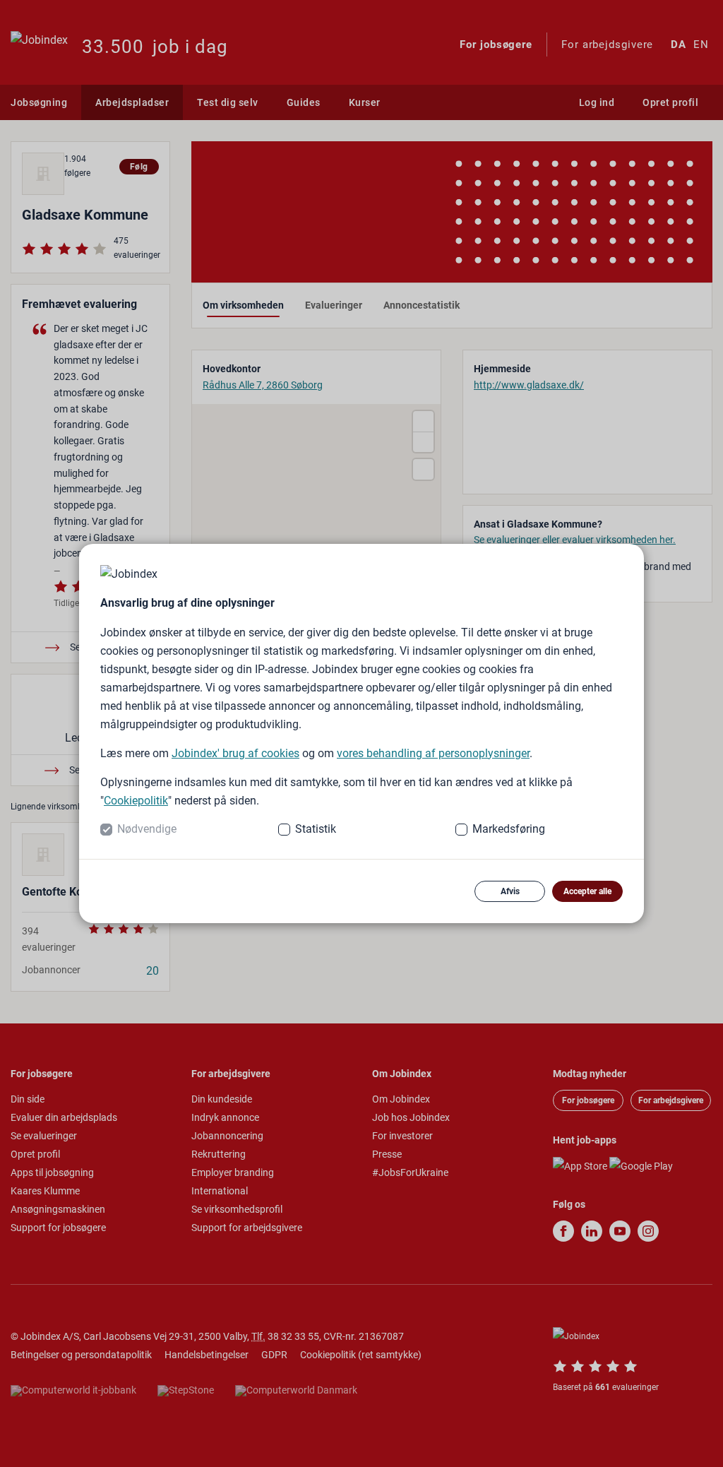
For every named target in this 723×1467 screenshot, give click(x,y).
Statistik (315, 829)
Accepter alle (587, 891)
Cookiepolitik (136, 800)
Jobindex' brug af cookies (235, 753)
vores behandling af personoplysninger (433, 753)
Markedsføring (508, 829)
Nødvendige (147, 829)
